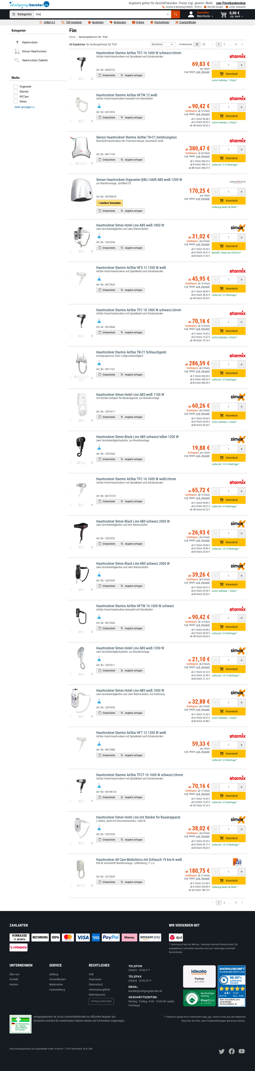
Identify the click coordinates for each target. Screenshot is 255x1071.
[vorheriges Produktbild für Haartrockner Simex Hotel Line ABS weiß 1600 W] (70, 717)
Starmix (24, 91)
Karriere (14, 984)
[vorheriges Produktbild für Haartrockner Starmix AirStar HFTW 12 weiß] (70, 121)
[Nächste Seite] (242, 44)
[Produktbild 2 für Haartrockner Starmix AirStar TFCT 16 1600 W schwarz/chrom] (82, 801)
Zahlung (53, 974)
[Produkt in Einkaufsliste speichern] (106, 75)
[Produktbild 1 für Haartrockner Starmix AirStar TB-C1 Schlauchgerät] (75, 377)
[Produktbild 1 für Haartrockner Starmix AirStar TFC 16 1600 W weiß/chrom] (79, 505)
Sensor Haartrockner (34, 51)
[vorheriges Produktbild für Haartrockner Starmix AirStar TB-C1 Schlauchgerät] (70, 378)
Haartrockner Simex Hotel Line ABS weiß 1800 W (130, 225)
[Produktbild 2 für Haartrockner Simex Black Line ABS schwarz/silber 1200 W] (81, 463)
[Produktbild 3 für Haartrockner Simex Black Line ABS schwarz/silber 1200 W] (84, 463)
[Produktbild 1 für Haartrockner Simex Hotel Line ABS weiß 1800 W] (79, 251)
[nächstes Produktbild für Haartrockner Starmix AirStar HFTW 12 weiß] (91, 121)
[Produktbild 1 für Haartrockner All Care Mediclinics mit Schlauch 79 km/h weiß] (78, 885)
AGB (91, 974)
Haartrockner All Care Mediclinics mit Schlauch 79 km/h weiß (139, 859)
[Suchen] (175, 14)
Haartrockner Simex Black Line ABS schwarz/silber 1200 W (137, 437)
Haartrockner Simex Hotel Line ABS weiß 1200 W (130, 648)
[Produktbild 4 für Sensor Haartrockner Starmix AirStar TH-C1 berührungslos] (85, 163)
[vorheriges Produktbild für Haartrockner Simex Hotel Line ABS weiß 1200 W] (70, 674)
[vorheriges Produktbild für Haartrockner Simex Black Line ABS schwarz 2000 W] (70, 547)
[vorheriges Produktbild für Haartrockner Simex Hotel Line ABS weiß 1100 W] (70, 421)
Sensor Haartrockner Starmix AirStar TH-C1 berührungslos (136, 137)
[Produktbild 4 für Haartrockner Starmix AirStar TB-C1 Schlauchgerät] (84, 377)
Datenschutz (96, 984)
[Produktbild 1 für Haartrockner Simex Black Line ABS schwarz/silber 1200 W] (78, 463)
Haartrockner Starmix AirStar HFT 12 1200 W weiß (131, 733)
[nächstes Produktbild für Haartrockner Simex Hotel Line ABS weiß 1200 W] (91, 674)
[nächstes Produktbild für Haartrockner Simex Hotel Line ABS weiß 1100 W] (91, 421)
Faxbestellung (57, 989)
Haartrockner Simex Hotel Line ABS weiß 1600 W (130, 690)
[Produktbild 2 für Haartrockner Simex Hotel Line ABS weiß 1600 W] (82, 716)
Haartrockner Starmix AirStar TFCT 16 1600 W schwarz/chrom (139, 775)
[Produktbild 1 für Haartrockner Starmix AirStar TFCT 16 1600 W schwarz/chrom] (79, 801)
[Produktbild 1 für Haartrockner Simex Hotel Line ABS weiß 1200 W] (79, 674)
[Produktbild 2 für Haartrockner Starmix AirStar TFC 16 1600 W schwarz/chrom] (82, 79)
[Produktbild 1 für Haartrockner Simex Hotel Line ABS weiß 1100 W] (79, 420)
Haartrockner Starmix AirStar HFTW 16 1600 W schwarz (135, 606)
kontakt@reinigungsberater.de (145, 991)
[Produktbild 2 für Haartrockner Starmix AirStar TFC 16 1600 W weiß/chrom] (82, 505)
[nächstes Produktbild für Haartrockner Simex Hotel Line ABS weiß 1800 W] (91, 251)
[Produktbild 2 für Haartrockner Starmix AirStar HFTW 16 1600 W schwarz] (82, 632)
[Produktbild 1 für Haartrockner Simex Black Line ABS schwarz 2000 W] (79, 547)
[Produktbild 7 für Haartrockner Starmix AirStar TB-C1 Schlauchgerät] (82, 379)
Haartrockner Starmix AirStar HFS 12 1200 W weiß (131, 267)
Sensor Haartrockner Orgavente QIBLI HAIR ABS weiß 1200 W (139, 180)
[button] (200, 14)
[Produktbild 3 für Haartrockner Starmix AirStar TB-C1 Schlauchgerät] (81, 377)
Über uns (15, 974)
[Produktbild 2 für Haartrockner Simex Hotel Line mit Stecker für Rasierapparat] (82, 843)
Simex (23, 101)
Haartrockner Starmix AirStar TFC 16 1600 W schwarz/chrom (138, 53)
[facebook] (232, 1051)
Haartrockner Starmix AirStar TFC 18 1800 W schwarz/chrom (138, 310)
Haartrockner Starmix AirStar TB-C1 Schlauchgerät (131, 352)
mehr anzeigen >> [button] (25, 107)
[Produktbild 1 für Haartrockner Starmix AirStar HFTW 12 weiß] (79, 121)
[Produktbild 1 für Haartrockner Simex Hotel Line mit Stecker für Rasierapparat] (79, 843)
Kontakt (14, 979)
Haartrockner (29, 42)
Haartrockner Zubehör (35, 60)
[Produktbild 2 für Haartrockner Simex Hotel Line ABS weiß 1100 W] (82, 420)
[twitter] (222, 1051)
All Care (24, 96)
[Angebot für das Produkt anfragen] (131, 75)
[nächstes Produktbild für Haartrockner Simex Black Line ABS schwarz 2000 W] (91, 547)
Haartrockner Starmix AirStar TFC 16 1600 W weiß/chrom (136, 479)
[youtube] (242, 1051)
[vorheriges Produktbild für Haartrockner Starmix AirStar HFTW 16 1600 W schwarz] (70, 632)
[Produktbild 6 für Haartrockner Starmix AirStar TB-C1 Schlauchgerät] (79, 379)
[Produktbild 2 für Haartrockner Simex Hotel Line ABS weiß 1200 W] (82, 674)
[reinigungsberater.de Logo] (29, 4)
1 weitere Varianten (109, 203)
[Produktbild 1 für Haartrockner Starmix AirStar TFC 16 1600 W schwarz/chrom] (79, 79)
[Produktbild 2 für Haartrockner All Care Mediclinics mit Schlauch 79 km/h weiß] (81, 885)
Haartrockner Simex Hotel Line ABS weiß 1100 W (130, 394)
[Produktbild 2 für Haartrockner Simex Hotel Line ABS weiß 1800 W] (82, 251)
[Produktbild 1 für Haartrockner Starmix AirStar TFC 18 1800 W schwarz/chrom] (79, 336)
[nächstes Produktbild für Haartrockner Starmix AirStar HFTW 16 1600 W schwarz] (91, 632)
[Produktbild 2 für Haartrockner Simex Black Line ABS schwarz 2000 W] (82, 547)
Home (72, 37)
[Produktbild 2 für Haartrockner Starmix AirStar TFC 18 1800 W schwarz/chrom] (82, 336)
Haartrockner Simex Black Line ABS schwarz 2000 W (133, 521)
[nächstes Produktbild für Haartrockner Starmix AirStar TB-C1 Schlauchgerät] (91, 378)
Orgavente (25, 86)
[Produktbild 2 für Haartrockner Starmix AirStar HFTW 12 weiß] (82, 121)
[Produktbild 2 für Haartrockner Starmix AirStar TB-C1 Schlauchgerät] (78, 377)
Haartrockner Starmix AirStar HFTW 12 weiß (126, 95)
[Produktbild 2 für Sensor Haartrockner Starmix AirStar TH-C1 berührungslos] (79, 163)
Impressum (95, 979)
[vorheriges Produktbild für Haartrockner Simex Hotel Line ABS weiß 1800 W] (70, 251)
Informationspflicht (99, 989)
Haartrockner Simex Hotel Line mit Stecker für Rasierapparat (138, 817)
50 (204, 44)
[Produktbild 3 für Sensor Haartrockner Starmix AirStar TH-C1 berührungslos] (82, 163)
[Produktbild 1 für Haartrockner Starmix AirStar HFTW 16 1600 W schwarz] (79, 632)
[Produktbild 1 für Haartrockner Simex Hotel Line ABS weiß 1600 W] (79, 716)
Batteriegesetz (97, 994)
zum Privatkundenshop (231, 3)
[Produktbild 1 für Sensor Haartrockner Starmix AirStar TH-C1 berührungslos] (77, 163)
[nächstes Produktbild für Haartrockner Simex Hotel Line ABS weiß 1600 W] (91, 717)
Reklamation (56, 984)
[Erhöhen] (242, 65)
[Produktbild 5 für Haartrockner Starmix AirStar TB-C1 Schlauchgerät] (87, 377)
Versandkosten (57, 979)
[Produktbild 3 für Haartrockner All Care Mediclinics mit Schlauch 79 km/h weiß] (84, 885)
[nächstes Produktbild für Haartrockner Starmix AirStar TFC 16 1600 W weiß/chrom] (91, 505)
